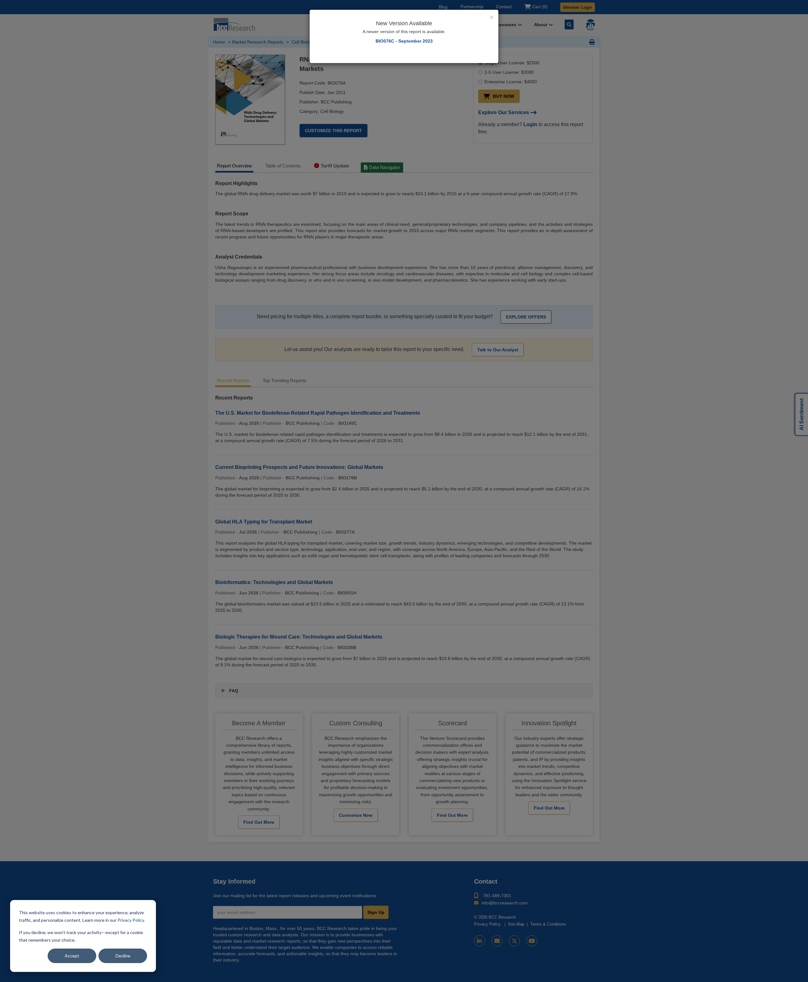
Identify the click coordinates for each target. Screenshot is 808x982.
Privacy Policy (130, 920)
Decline (123, 955)
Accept (72, 955)
